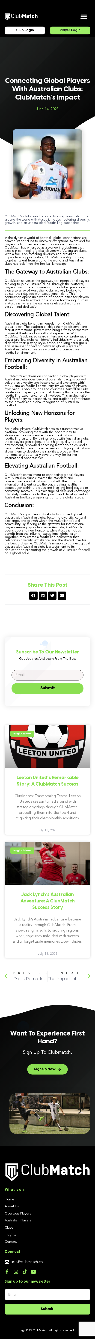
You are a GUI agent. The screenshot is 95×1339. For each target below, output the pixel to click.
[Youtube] (33, 1271)
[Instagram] (15, 1271)
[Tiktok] (24, 1271)
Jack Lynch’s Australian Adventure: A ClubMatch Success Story (48, 901)
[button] (83, 17)
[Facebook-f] (7, 1271)
